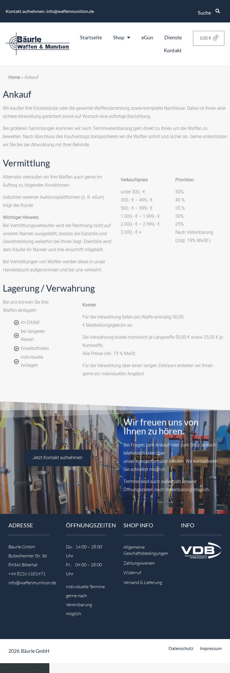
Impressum (211, 648)
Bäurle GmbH (35, 651)
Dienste (173, 37)
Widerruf (132, 572)
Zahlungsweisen (139, 563)
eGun (147, 37)
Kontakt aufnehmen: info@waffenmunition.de (50, 11)
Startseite (91, 37)
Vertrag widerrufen (24, 667)
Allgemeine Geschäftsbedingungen (143, 550)
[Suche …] (217, 11)
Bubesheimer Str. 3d (27, 555)
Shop (118, 37)
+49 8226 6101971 (26, 573)
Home (14, 77)
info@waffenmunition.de (32, 582)
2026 (14, 651)
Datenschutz (181, 648)
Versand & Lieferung (142, 582)
